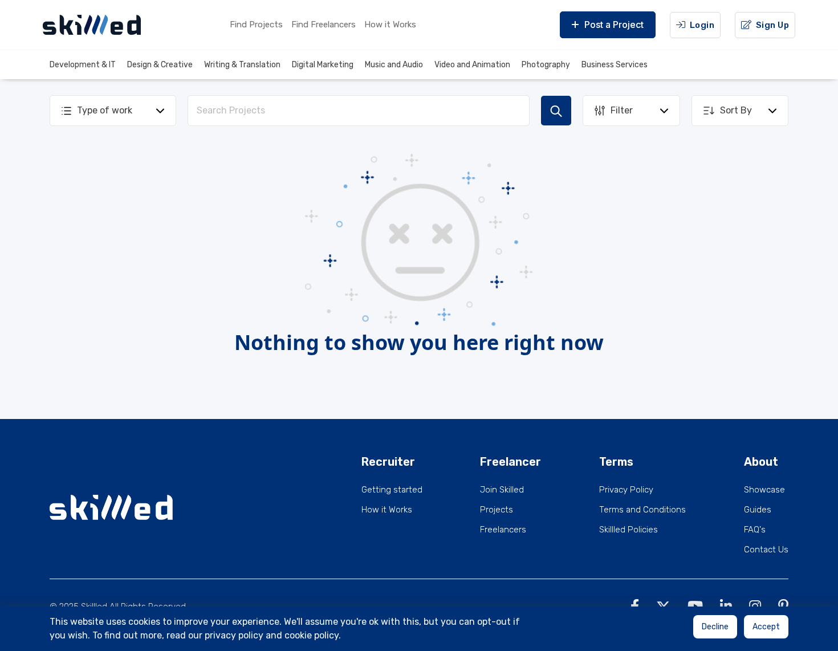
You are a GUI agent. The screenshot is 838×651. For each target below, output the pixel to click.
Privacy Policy (626, 490)
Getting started (391, 490)
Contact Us (766, 549)
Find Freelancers (323, 24)
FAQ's (755, 529)
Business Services (614, 65)
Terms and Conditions (642, 509)
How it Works (390, 24)
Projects (496, 509)
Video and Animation (472, 65)
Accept (766, 627)
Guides (757, 509)
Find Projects (256, 24)
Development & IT (83, 65)
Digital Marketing (322, 65)
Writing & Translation (242, 65)
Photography (546, 65)
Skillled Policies (628, 529)
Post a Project (614, 24)
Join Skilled (502, 490)
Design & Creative (160, 65)
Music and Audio (394, 65)
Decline (715, 627)
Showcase (764, 490)
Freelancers (503, 529)
